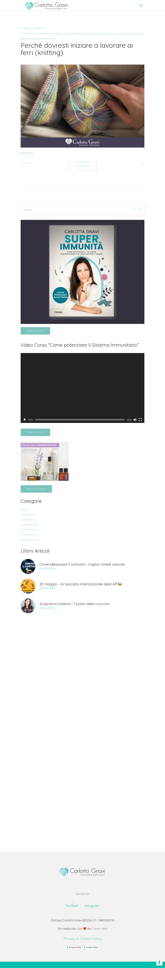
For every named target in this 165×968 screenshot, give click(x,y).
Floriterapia (28, 525)
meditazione (27, 39)
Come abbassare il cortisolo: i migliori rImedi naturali (82, 564)
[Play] (24, 419)
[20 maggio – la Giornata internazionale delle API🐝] (28, 586)
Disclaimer (82, 894)
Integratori (27, 530)
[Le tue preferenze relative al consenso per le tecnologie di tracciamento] (159, 962)
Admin (27, 28)
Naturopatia (27, 540)
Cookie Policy (92, 947)
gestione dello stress (98, 34)
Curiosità (38, 28)
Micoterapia (27, 535)
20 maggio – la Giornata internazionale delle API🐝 (80, 584)
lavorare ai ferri (133, 34)
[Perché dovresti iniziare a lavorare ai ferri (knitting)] (82, 106)
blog (23, 510)
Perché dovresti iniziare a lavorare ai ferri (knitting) (77, 49)
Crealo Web (100, 928)
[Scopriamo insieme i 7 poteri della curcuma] (28, 605)
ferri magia (78, 34)
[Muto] (135, 419)
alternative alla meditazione (37, 34)
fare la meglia (63, 34)
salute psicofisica (45, 39)
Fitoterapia (27, 520)
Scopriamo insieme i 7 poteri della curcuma (74, 604)
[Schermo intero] (140, 419)
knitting (117, 34)
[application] (82, 388)
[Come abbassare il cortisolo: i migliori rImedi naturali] (28, 566)
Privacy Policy (75, 947)
